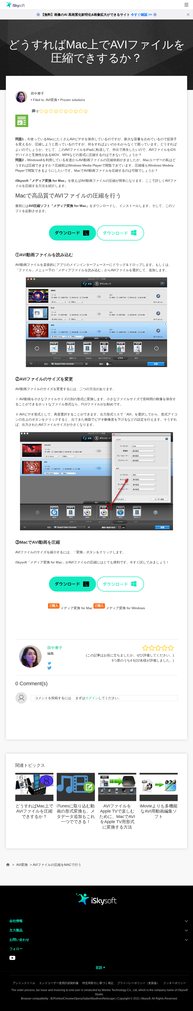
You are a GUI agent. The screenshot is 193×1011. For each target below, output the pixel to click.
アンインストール (24, 983)
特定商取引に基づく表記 (97, 983)
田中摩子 (37, 93)
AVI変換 (51, 100)
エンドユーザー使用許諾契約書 (59, 983)
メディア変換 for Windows (125, 608)
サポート (11, 47)
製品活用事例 (15, 25)
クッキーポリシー (174, 983)
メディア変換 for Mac (48, 180)
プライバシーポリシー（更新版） (138, 983)
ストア (9, 37)
